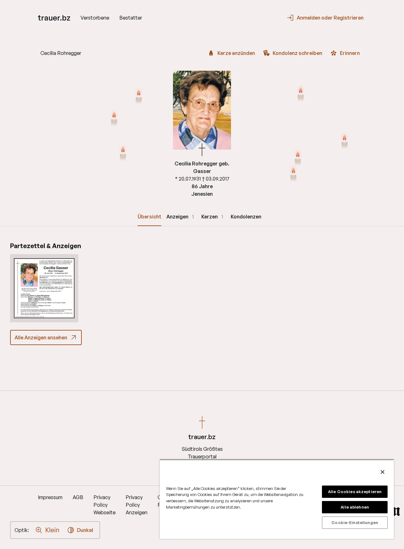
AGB (78, 497)
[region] (277, 499)
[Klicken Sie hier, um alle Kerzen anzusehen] (123, 153)
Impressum (50, 497)
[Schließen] (382, 472)
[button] (44, 288)
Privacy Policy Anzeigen (136, 505)
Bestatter (130, 18)
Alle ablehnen (355, 507)
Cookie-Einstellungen (354, 522)
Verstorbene (94, 18)
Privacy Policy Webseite (104, 505)
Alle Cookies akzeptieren (355, 491)
